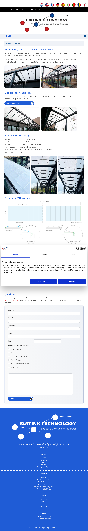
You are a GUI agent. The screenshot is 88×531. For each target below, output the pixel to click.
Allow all (72, 281)
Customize (42, 281)
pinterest (44, 499)
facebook (44, 504)
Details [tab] (44, 254)
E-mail (10, 333)
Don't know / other (17, 367)
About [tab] (72, 254)
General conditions (44, 516)
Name (10, 318)
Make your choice (13, 43)
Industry (44, 462)
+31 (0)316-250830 (11, 10)
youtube (44, 502)
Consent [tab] (15, 254)
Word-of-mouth (16, 360)
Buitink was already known (20, 364)
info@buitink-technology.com (29, 10)
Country (11, 341)
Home (44, 458)
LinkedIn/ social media (19, 356)
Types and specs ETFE (14, 103)
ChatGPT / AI (15, 353)
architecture (44, 460)
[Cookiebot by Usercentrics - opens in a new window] (76, 248)
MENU (7, 36)
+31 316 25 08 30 (44, 484)
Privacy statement (44, 519)
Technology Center (44, 467)
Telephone (12, 326)
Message (11, 372)
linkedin (44, 506)
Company (11, 310)
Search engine (16, 349)
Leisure (44, 465)
